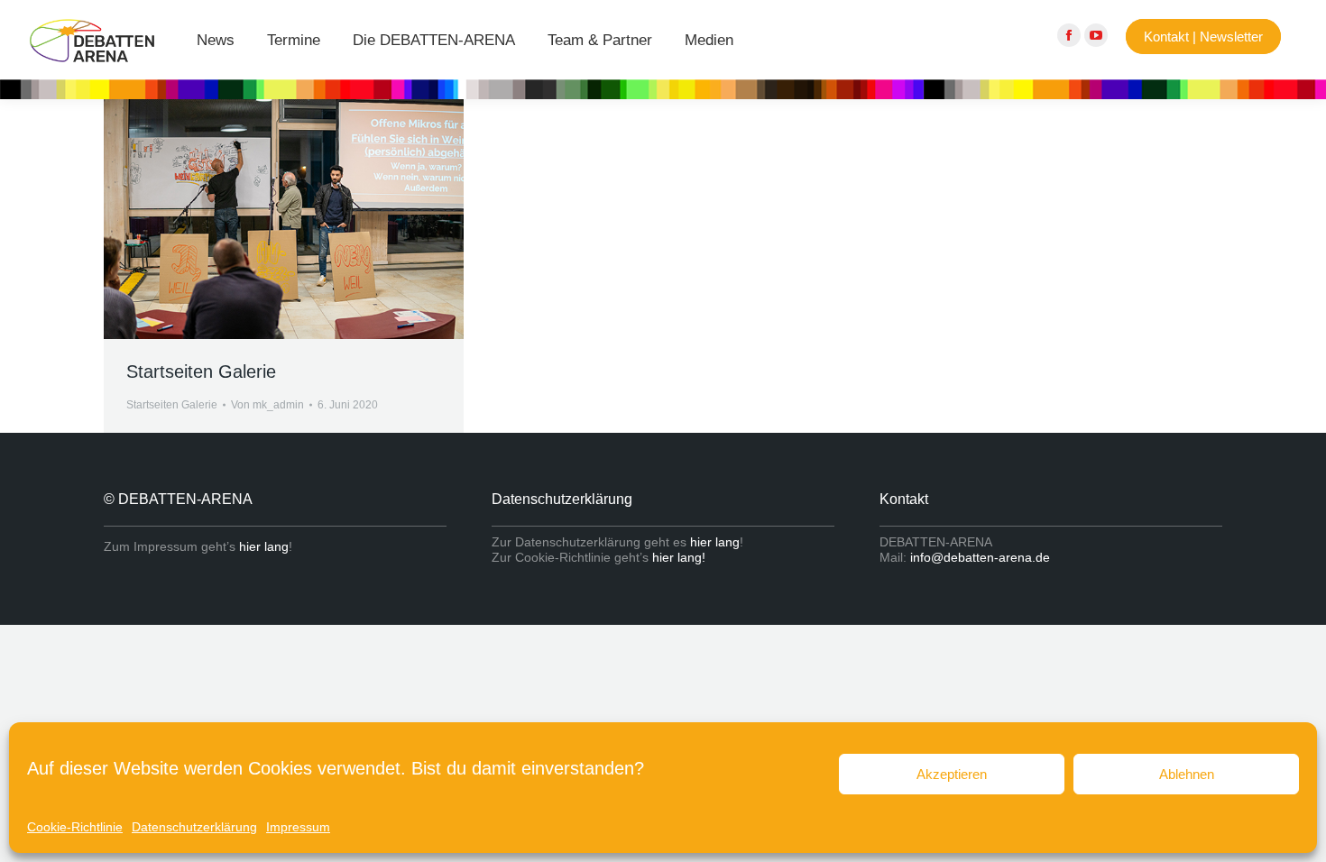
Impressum (298, 827)
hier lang (264, 546)
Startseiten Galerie (201, 371)
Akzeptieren (951, 774)
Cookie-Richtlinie (75, 827)
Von (267, 405)
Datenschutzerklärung (194, 827)
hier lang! (678, 557)
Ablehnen (1186, 774)
